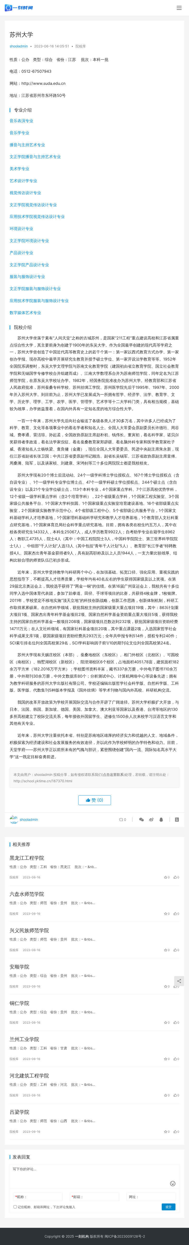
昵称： (21, 1197)
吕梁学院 (19, 1112)
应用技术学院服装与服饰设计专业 (39, 300)
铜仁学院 (19, 1003)
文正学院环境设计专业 (29, 240)
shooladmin (19, 46)
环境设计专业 (21, 228)
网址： (134, 1197)
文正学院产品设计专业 (29, 264)
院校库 (81, 46)
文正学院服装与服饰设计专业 (35, 288)
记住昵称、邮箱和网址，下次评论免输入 (46, 1207)
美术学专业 (19, 168)
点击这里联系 (113, 774)
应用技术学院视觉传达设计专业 (37, 216)
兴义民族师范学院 (29, 930)
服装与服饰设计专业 (27, 276)
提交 (169, 1207)
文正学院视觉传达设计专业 (33, 204)
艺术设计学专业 (23, 180)
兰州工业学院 (24, 1039)
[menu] (179, 7)
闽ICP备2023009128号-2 (125, 1236)
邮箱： (78, 1197)
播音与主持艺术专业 (27, 144)
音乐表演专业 (21, 120)
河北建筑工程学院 (29, 1076)
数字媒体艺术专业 (25, 312)
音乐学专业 (19, 132)
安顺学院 (19, 967)
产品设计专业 (21, 252)
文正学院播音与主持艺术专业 (35, 156)
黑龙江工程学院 (27, 858)
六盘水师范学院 (27, 894)
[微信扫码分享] (141, 819)
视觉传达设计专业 (25, 192)
